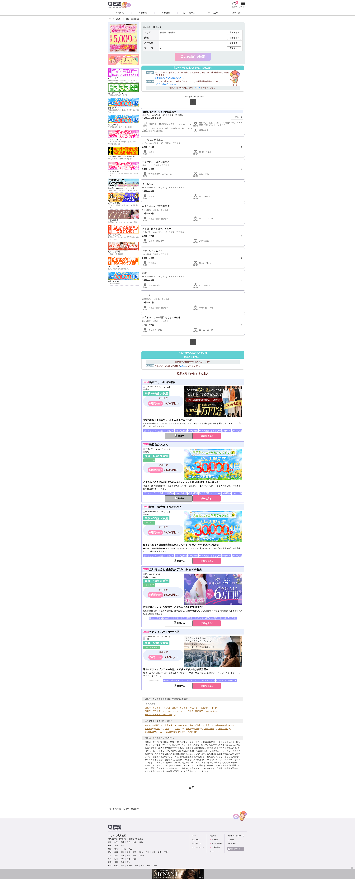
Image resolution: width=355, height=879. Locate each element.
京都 (122, 856)
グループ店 (235, 13)
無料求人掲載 (217, 843)
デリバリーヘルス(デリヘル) (157, 387)
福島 (141, 842)
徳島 (109, 862)
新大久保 (168, 725)
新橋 (167, 729)
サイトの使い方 (198, 847)
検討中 (234, 4)
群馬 (122, 846)
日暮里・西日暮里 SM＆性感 (200, 711)
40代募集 (120, 13)
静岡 (116, 852)
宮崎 (142, 866)
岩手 (116, 842)
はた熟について (198, 843)
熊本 (149, 866)
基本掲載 (215, 840)
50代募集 (143, 13)
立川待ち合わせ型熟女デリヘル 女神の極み (175, 569)
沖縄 (155, 866)
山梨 (122, 852)
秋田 (128, 842)
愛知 (109, 852)
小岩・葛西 (223, 729)
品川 (158, 729)
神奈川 (116, 849)
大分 (136, 866)
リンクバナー (215, 851)
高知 (128, 862)
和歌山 (141, 856)
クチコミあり (212, 13)
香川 (116, 862)
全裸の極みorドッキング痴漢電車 (159, 111)
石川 (147, 852)
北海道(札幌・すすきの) (117, 839)
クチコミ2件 (149, 585)
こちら (198, 88)
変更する (233, 32)
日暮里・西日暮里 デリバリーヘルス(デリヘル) (193, 708)
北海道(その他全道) (136, 839)
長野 (134, 852)
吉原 (188, 729)
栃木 (109, 846)
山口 (116, 859)
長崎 (122, 866)
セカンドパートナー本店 (164, 631)
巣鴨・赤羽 (209, 729)
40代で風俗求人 (175, 762)
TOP (110, 19)
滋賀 (134, 856)
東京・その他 (187, 732)
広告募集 (213, 836)
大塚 (189, 725)
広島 (109, 859)
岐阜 (159, 852)
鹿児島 (129, 866)
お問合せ (230, 840)
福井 (153, 852)
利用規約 (195, 840)
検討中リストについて (235, 836)
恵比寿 (227, 725)
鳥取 (122, 859)
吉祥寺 (174, 732)
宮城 (122, 842)
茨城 (116, 846)
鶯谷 (147, 389)
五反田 (148, 729)
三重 (166, 852)
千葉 (124, 849)
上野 (147, 639)
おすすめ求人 (189, 13)
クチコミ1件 (149, 460)
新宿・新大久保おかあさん (165, 506)
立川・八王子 (151, 577)
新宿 (147, 514)
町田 (147, 732)
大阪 (109, 856)
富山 (141, 852)
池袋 (180, 725)
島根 (128, 859)
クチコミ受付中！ (151, 647)
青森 (109, 842)
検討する (181, 561)
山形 (134, 842)
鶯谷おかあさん (158, 444)
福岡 (109, 866)
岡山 (134, 859)
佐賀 (116, 866)
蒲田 (197, 729)
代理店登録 (216, 847)
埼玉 (130, 849)
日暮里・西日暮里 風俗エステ (158, 715)
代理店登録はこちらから (165, 84)
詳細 (237, 117)
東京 (147, 725)
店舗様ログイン (236, 849)
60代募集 (166, 13)
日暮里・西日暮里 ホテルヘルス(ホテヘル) (164, 711)
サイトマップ (232, 843)
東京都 (118, 19)
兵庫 (116, 856)
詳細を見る (206, 436)
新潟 (128, 852)
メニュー (242, 5)
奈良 (128, 856)
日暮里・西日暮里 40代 (156, 708)
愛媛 (122, 862)
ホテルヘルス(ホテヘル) (154, 115)
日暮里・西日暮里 (175, 115)
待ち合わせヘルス (153, 574)
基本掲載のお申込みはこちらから (169, 78)
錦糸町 (177, 729)
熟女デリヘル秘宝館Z (162, 382)
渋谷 (217, 725)
